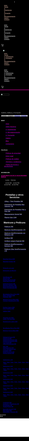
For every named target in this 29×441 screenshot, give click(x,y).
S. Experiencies (8, 9)
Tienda (6, 7)
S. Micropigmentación (9, 15)
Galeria (6, 18)
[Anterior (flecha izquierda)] (0, 416)
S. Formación (7, 12)
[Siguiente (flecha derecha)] (2, 416)
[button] (3, 22)
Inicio (5, 5)
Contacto (6, 19)
